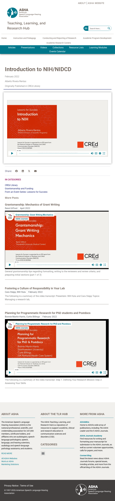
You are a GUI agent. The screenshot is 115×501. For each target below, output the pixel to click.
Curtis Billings (33, 316)
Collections (58, 47)
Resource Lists (76, 47)
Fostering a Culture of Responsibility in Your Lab (35, 288)
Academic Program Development (97, 38)
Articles (11, 47)
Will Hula (21, 292)
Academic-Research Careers (58, 43)
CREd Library (11, 185)
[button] (16, 171)
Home (4, 38)
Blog (85, 455)
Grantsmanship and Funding (19, 188)
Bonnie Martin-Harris (15, 316)
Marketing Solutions (10, 464)
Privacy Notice (11, 485)
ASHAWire (84, 422)
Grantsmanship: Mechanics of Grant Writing (32, 204)
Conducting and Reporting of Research (59, 38)
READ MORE (6, 453)
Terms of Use (26, 485)
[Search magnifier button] (109, 28)
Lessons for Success (37, 192)
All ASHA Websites (9, 458)
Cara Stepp (10, 292)
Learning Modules (98, 47)
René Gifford (11, 208)
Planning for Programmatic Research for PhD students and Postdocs (47, 313)
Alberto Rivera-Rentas (15, 81)
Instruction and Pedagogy (24, 38)
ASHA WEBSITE (96, 3)
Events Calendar (57, 51)
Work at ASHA (7, 461)
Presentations (28, 47)
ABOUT (82, 3)
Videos (43, 47)
